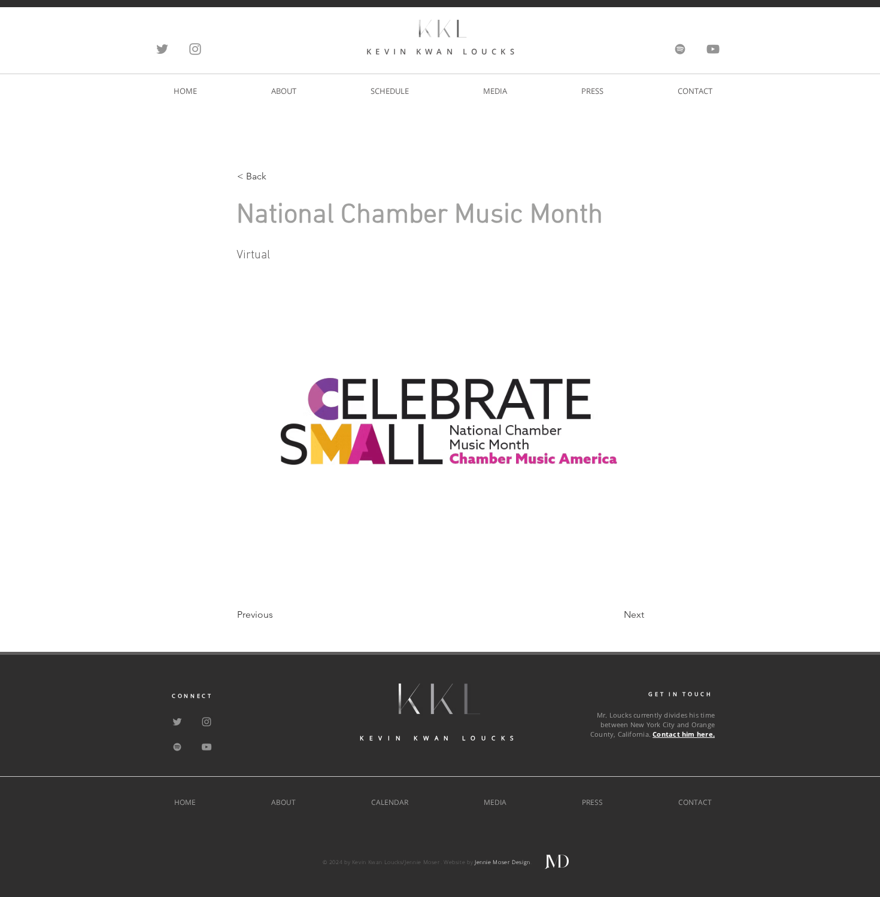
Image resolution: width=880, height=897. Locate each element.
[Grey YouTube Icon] (713, 49)
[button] (283, 91)
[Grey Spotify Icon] (680, 49)
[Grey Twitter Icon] (162, 49)
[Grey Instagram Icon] (195, 49)
